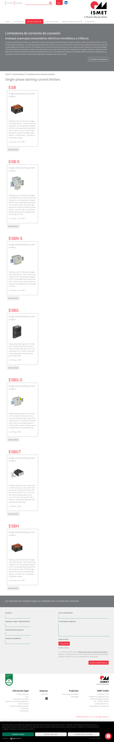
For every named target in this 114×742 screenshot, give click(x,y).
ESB (12, 87)
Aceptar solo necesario (84, 734)
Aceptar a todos (18, 734)
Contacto (9, 3)
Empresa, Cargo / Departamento (17, 621)
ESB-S (14, 161)
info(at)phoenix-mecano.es (99, 706)
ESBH (14, 526)
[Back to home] (95, 9)
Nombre (8, 613)
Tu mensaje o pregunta (67, 621)
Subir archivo (63, 639)
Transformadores (33, 21)
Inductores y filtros (52, 21)
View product (13, 149)
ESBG (14, 310)
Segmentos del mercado (71, 21)
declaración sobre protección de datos (92, 652)
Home (7, 21)
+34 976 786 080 (103, 701)
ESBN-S (15, 238)
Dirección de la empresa (14, 630)
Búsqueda (18, 3)
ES (59, 3)
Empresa (89, 21)
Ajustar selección (51, 734)
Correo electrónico (65, 613)
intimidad (98, 738)
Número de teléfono (13, 638)
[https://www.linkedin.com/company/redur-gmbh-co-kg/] (46, 698)
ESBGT (15, 451)
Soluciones (17, 21)
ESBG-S (15, 380)
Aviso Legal (92, 738)
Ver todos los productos (98, 59)
